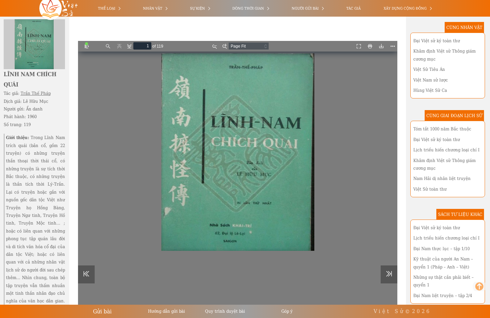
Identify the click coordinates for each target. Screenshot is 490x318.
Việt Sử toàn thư (430, 189)
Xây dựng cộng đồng (405, 8)
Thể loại (106, 8)
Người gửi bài (305, 8)
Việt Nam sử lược (430, 80)
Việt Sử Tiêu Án (429, 69)
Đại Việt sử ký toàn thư (436, 40)
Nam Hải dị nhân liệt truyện (442, 178)
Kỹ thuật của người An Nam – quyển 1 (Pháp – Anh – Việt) (443, 262)
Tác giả (353, 8)
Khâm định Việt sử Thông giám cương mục (444, 55)
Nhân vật (152, 8)
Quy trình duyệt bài (225, 311)
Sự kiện (197, 8)
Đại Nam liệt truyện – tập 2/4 (442, 295)
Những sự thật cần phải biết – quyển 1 (443, 281)
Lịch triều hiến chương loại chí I (446, 149)
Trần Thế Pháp (36, 93)
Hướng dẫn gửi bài (166, 311)
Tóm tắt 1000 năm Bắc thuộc (442, 128)
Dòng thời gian (248, 8)
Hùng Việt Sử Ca (430, 90)
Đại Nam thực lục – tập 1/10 (441, 248)
